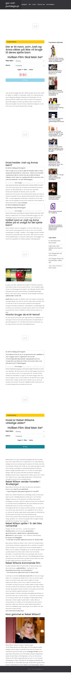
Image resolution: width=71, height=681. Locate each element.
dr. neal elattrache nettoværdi (54, 242)
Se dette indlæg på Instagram (15, 168)
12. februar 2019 (33, 572)
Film (30, 4)
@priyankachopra (32, 533)
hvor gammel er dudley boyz (15, 611)
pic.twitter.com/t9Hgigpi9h (14, 538)
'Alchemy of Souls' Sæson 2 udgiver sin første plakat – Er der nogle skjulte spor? (56, 133)
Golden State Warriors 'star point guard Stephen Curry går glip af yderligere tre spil (56, 148)
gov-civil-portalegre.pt (35, 669)
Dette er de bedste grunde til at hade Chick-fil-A (55, 72)
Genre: (8, 65)
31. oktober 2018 (38, 540)
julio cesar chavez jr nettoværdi (55, 267)
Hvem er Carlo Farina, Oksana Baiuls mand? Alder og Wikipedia (56, 59)
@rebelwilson (30, 531)
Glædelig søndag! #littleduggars (16, 207)
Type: (19, 70)
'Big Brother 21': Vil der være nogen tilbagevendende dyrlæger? (56, 177)
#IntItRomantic (10, 531)
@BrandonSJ (9, 535)
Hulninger (24, 203)
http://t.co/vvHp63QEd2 (21, 489)
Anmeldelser (50, 4)
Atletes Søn (41, 4)
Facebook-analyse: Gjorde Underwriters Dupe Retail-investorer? (56, 227)
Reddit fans (9, 299)
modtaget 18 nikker (32, 651)
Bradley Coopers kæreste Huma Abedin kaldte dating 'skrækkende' (56, 106)
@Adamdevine (22, 533)
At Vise (25, 80)
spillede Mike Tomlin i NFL (13, 296)
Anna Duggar (18, 182)
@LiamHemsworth (11, 533)
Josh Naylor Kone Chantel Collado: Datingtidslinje (55, 197)
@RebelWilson (21, 568)
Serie (31, 70)
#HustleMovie (10, 570)
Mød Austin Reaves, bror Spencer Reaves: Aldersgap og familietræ (56, 92)
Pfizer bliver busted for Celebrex (55, 212)
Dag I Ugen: (10, 60)
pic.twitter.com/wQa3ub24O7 (23, 570)
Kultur (34, 4)
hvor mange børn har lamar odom (55, 254)
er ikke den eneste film (26, 576)
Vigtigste (24, 4)
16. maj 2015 (35, 491)
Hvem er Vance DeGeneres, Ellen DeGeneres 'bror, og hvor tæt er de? (56, 163)
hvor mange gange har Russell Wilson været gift (56, 260)
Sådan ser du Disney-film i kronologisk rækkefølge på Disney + (56, 120)
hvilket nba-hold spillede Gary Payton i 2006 (56, 248)
